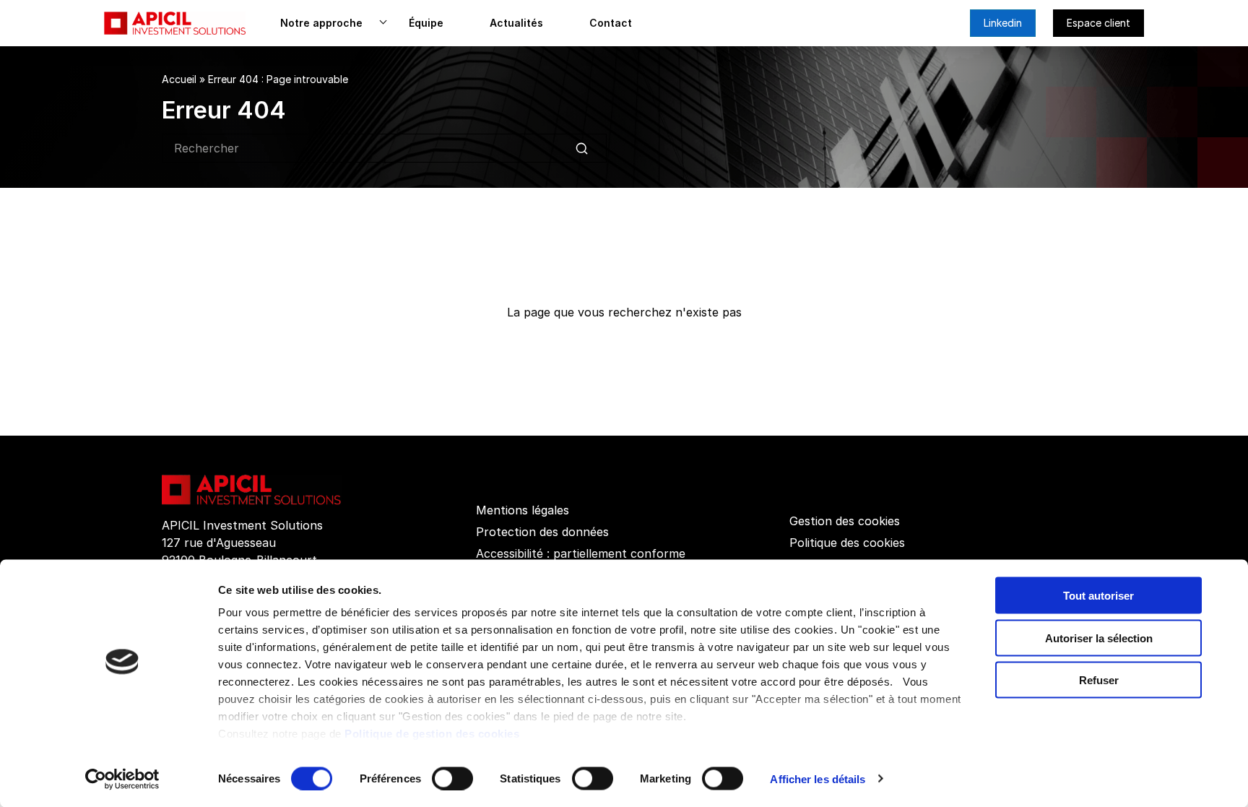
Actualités (516, 23)
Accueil (179, 79)
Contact (610, 23)
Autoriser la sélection (1099, 637)
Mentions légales (522, 510)
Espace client (1098, 23)
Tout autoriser (1098, 596)
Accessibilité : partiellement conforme (580, 553)
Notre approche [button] (321, 23)
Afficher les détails (817, 778)
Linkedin (1003, 23)
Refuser (1099, 680)
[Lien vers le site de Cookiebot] (122, 779)
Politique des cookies (847, 542)
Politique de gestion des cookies (431, 734)
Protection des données (542, 532)
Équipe (426, 23)
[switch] (452, 778)
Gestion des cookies (844, 521)
